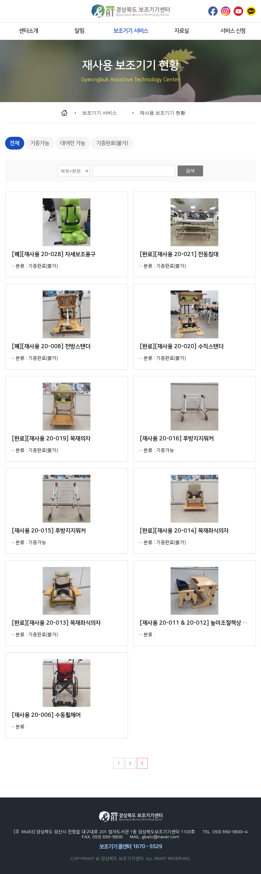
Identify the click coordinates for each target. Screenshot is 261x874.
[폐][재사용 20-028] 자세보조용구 (53, 254)
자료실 (181, 31)
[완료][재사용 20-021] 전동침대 (179, 254)
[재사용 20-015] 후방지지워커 (49, 531)
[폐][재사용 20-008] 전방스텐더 (51, 346)
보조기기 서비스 (130, 31)
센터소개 (28, 31)
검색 (190, 170)
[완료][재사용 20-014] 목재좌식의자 (184, 531)
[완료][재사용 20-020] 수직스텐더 (181, 346)
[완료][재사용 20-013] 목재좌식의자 (56, 623)
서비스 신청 (232, 31)
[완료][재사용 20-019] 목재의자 (51, 439)
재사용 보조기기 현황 (162, 112)
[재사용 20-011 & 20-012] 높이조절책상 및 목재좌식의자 (194, 623)
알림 (79, 31)
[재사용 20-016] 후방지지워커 (177, 439)
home (67, 113)
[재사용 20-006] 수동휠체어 (46, 715)
